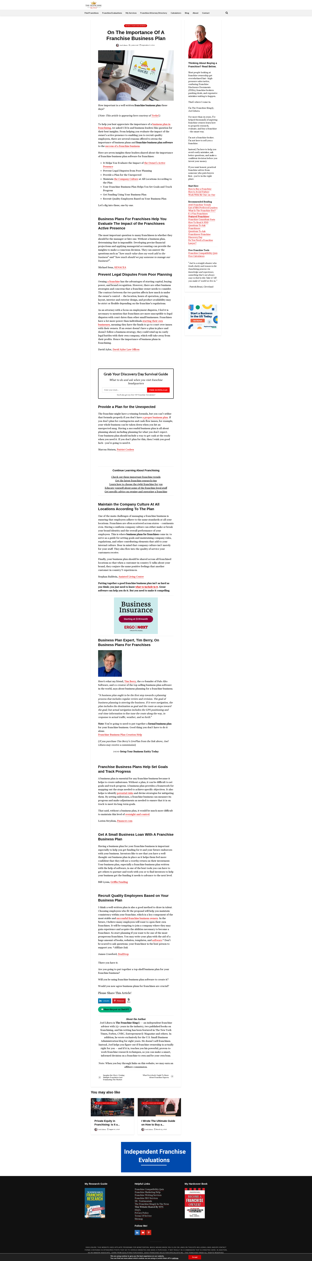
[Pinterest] (148, 1232)
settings (175, 1258)
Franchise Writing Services (148, 1195)
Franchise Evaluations (112, 13)
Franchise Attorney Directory (153, 13)
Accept (194, 1257)
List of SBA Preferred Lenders (203, 207)
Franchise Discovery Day (199, 236)
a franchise (113, 281)
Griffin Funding (119, 882)
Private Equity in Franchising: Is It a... (107, 1122)
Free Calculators (196, 256)
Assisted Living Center (131, 576)
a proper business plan (155, 417)
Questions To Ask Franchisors (196, 227)
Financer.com (124, 821)
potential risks (125, 793)
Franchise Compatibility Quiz (202, 253)
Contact (206, 13)
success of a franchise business (122, 146)
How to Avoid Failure (198, 192)
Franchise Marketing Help (148, 1192)
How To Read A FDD (198, 222)
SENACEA (120, 267)
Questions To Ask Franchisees (196, 233)
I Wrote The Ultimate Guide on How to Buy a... (158, 1122)
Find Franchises (92, 13)
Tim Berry (130, 681)
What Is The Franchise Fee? (202, 210)
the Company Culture (126, 179)
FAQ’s (138, 1210)
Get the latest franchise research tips (136, 480)
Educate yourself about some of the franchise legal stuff (136, 488)
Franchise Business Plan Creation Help (120, 734)
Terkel (155, 115)
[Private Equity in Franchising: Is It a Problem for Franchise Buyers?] (112, 1107)
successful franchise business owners (137, 918)
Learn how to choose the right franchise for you (136, 484)
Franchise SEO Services (146, 1198)
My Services (131, 13)
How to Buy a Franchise (199, 189)
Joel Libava (123, 45)
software (157, 940)
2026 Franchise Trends (199, 205)
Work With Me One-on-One (201, 195)
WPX (161, 1207)
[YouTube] (143, 1232)
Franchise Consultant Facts (201, 219)
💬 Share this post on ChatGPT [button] (115, 1009)
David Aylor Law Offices (126, 349)
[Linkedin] (137, 1232)
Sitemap (139, 1219)
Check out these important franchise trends (136, 477)
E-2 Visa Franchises (198, 213)
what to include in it (146, 587)
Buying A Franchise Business (135, 26)
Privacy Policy (142, 1213)
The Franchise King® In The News (152, 1204)
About (195, 13)
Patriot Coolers (125, 449)
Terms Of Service (143, 1216)
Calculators (176, 13)
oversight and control (137, 814)
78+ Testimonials (143, 1201)
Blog (187, 13)
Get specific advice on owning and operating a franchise (136, 491)
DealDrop (123, 954)
